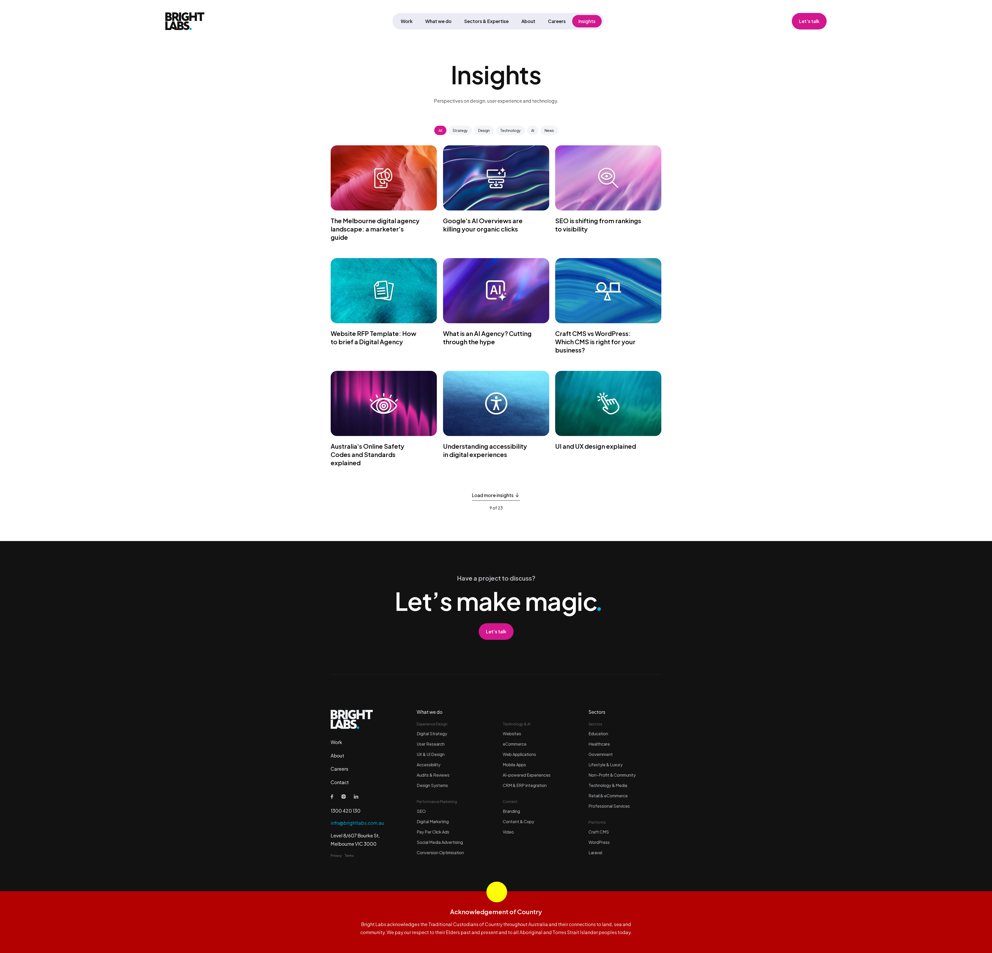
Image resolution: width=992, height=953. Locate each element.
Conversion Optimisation (440, 852)
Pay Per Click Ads (433, 832)
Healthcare (599, 744)
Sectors (596, 712)
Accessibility (428, 764)
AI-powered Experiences (527, 775)
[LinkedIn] (356, 796)
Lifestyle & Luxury (605, 764)
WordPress (599, 842)
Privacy (336, 856)
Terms (349, 856)
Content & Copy (518, 821)
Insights (586, 21)
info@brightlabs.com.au (357, 823)
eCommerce (514, 744)
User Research (431, 744)
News (549, 130)
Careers (557, 21)
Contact (340, 782)
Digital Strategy (432, 733)
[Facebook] (332, 796)
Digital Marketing (433, 821)
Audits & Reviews (433, 775)
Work (407, 21)
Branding (511, 811)
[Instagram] (344, 796)
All (440, 130)
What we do (438, 21)
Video (508, 832)
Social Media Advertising (440, 842)
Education (598, 733)
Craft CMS (598, 832)
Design (484, 130)
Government (600, 754)
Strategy (460, 130)
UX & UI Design (431, 754)
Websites (512, 733)
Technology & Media (607, 785)
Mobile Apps (514, 764)
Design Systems (432, 785)
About (528, 21)
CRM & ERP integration (525, 785)
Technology (510, 130)
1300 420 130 (345, 811)
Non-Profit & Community (612, 775)
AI (532, 130)
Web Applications (519, 754)
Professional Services (609, 806)
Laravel (595, 852)
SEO (421, 811)
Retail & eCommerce (608, 795)
